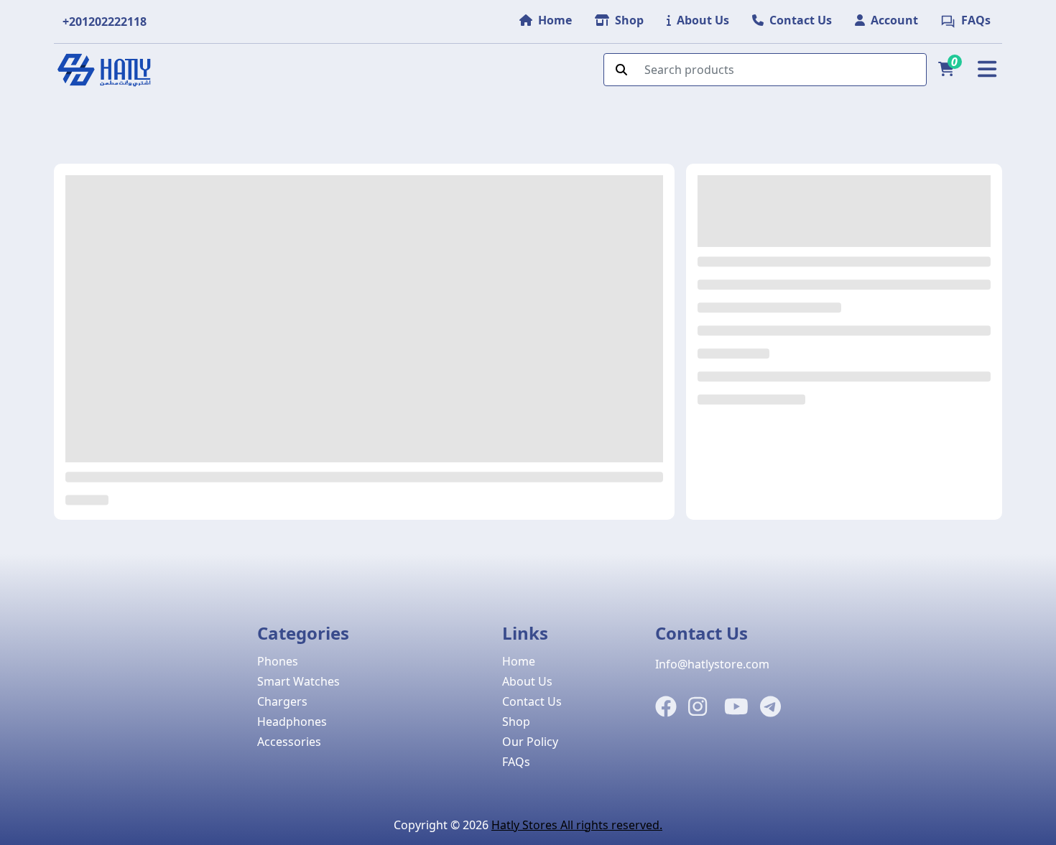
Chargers (282, 701)
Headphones (292, 721)
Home (518, 661)
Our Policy (530, 742)
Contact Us (532, 701)
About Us (527, 681)
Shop (516, 721)
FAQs (516, 762)
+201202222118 (104, 21)
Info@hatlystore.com (712, 664)
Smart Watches (298, 681)
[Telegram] (770, 707)
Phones (277, 661)
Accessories (289, 742)
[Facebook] (666, 707)
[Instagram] (697, 707)
